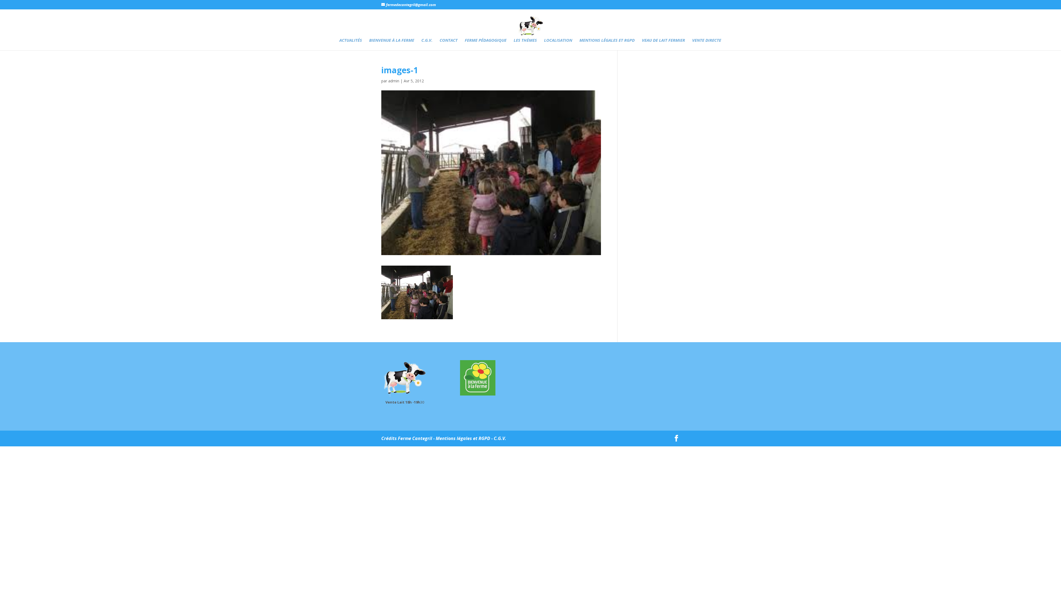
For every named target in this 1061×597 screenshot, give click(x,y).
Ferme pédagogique (485, 40)
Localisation (558, 40)
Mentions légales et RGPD (607, 40)
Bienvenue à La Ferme (391, 40)
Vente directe (706, 40)
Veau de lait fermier (663, 40)
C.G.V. (426, 40)
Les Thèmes (525, 40)
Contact (449, 40)
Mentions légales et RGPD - (465, 438)
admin (393, 80)
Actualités (350, 40)
